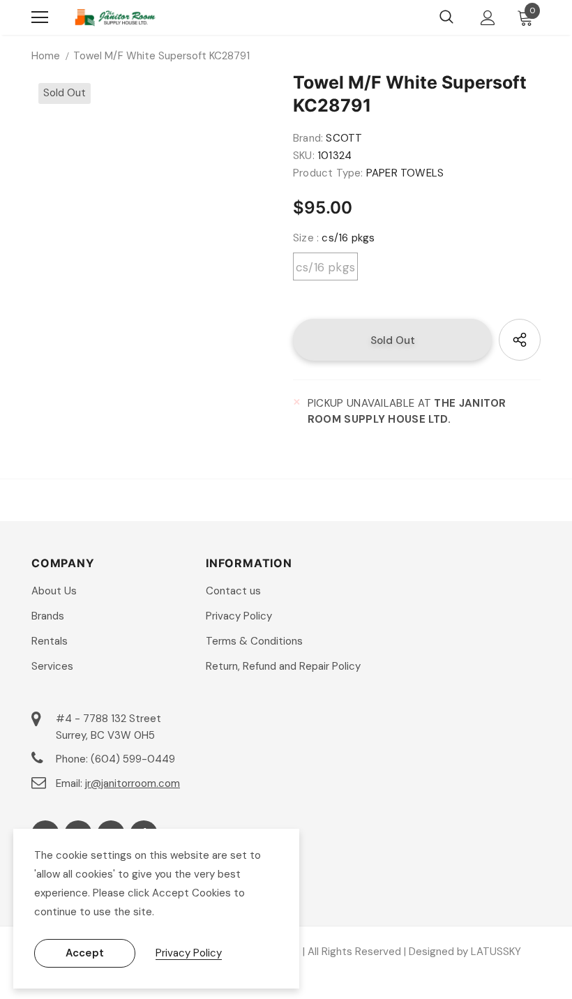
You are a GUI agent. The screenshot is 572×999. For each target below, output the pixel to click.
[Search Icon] (446, 17)
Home (45, 56)
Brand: (308, 138)
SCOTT (344, 138)
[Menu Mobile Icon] (39, 17)
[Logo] (115, 17)
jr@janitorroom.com (132, 783)
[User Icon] (488, 17)
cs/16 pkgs (325, 267)
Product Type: (328, 173)
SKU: (304, 156)
